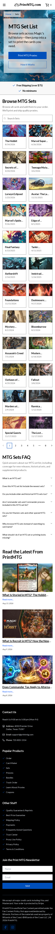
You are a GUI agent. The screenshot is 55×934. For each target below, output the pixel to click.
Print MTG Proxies (27, 55)
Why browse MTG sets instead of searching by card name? (23, 525)
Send (27, 885)
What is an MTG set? (11, 478)
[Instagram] (13, 927)
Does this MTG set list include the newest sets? (23, 486)
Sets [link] (17, 14)
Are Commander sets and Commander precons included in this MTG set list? (23, 503)
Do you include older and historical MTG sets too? (24, 494)
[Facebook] (5, 927)
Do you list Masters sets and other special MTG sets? (23, 514)
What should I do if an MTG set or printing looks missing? (24, 536)
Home (8, 14)
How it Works (27, 64)
